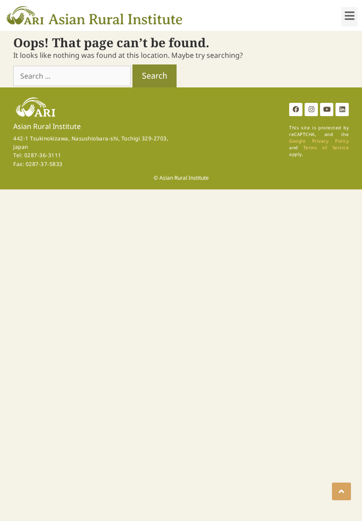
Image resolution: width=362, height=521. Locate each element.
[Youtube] (326, 109)
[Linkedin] (342, 109)
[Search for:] (72, 76)
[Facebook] (295, 109)
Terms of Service (326, 147)
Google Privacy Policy (319, 141)
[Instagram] (311, 109)
